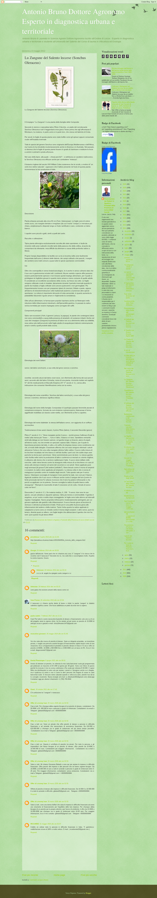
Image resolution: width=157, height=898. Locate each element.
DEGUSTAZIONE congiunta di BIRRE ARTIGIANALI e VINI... (129, 517)
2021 (125, 198)
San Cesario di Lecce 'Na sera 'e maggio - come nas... (129, 505)
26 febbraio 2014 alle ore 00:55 (48, 550)
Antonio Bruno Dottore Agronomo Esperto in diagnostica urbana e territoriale (73, 21)
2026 (125, 184)
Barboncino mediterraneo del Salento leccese (129, 418)
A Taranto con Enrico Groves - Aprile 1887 (129, 333)
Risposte (36, 566)
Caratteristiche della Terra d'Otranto (129, 303)
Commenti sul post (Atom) (39, 880)
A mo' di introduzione (129, 351)
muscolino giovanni (38, 634)
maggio (127, 255)
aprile (127, 555)
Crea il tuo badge (107, 173)
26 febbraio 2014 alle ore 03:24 (55, 570)
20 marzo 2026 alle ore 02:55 (58, 703)
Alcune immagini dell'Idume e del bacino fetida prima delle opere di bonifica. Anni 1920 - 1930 (122, 71)
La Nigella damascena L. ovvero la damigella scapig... (129, 440)
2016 (125, 215)
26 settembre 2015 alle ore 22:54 (52, 600)
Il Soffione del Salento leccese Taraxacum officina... (129, 407)
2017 (125, 211)
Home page (59, 875)
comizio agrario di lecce (128, 259)
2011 (125, 569)
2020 (125, 201)
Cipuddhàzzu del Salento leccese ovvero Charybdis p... (129, 395)
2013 (125, 225)
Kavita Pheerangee (38, 660)
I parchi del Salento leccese (128, 538)
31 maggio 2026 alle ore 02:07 (50, 824)
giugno (127, 251)
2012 (125, 228)
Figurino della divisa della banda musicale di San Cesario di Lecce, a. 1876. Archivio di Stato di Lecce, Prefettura (123, 105)
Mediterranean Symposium (129, 497)
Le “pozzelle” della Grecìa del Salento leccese (129, 484)
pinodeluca (35, 537)
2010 (125, 573)
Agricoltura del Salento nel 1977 (129, 471)
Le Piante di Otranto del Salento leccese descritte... (129, 343)
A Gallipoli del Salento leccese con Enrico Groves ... (129, 323)
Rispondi (34, 543)
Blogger (88, 893)
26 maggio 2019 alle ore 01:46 (57, 634)
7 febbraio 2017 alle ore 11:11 (51, 616)
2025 (125, 188)
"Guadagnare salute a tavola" (128, 267)
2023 (125, 194)
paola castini (35, 616)
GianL (33, 689)
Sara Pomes (35, 600)
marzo (127, 558)
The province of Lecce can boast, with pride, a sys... (129, 529)
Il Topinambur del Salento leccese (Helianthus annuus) (129, 287)
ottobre (127, 238)
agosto (127, 245)
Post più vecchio (89, 875)
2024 (125, 191)
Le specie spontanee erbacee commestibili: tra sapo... (129, 276)
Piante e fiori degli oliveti (129, 477)
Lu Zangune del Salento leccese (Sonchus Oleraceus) (129, 383)
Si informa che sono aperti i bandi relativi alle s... (129, 451)
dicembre (128, 231)
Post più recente (30, 875)
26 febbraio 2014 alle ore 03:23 (49, 587)
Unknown (40, 570)
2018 (125, 208)
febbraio (128, 562)
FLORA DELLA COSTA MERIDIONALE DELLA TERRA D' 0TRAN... (129, 360)
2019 (125, 204)
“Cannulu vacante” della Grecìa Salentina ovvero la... (129, 429)
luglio (127, 248)
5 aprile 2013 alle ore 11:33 (49, 537)
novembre (128, 234)
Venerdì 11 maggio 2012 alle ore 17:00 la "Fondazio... (129, 462)
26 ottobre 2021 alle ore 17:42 (46, 689)
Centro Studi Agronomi (108, 146)
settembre (128, 241)
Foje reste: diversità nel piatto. (129, 296)
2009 (125, 576)
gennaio (128, 565)
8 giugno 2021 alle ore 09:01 (55, 660)
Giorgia (33, 550)
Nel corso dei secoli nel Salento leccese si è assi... (129, 372)
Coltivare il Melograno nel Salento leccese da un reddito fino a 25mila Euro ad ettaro (122, 88)
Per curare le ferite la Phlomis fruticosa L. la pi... (129, 547)
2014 (125, 221)
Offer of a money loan (39, 703)
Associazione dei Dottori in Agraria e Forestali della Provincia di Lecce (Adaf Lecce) (109, 205)
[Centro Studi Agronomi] (109, 171)
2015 (125, 218)
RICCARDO (35, 824)
